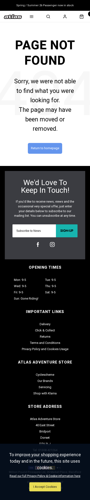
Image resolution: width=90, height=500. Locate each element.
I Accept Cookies (45, 487)
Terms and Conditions (45, 343)
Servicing (45, 387)
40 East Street (45, 425)
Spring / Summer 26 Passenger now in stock (45, 5)
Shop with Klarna (45, 393)
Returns (45, 336)
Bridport (45, 431)
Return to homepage (45, 148)
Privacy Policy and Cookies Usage (45, 349)
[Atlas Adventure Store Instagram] (52, 244)
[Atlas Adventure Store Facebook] (38, 244)
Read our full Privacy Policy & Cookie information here (45, 476)
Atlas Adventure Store (45, 419)
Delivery (45, 324)
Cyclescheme (45, 374)
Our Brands (45, 381)
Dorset (45, 437)
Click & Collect (45, 330)
